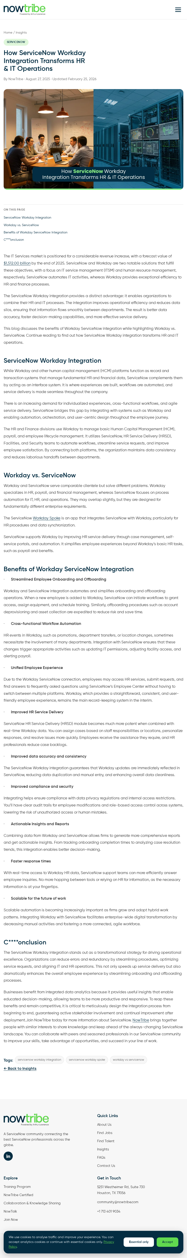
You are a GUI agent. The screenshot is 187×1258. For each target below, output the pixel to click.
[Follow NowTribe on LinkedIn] (8, 1156)
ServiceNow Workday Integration (27, 217)
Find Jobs (104, 1133)
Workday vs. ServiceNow (21, 225)
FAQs (101, 1157)
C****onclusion (14, 239)
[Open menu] (178, 9)
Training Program (17, 1187)
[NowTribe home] (24, 9)
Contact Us (106, 1166)
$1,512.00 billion (17, 263)
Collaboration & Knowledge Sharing (32, 1203)
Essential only (138, 1242)
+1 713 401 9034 (108, 1211)
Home (8, 32)
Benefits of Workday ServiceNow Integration (36, 232)
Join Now (11, 1219)
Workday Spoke (46, 518)
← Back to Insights (20, 1069)
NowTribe (140, 1020)
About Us (104, 1124)
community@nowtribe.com (117, 1202)
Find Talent (105, 1141)
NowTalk (10, 1211)
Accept (167, 1242)
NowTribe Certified (18, 1195)
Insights (21, 32)
